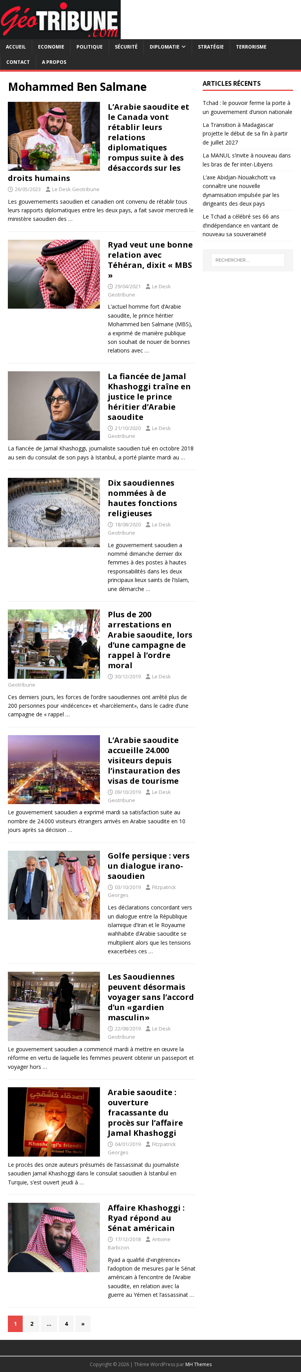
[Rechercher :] (247, 260)
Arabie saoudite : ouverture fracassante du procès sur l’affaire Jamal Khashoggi (145, 1112)
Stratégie (211, 46)
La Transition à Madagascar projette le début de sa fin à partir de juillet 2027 (245, 133)
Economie (51, 46)
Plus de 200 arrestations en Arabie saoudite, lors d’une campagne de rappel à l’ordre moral (150, 640)
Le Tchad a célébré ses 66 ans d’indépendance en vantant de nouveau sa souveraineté (241, 225)
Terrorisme (251, 46)
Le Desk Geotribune (76, 189)
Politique (89, 46)
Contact (18, 62)
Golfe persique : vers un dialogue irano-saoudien (149, 865)
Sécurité (126, 46)
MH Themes (198, 1364)
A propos (54, 62)
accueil (16, 46)
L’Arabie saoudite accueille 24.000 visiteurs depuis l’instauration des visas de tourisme (144, 760)
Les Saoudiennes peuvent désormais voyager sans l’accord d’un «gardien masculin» (151, 997)
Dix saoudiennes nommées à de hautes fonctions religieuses (142, 498)
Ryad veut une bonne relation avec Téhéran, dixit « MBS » (150, 259)
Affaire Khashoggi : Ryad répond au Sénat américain (146, 1217)
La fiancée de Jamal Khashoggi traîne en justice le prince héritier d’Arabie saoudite (149, 396)
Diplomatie (165, 46)
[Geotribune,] (60, 34)
